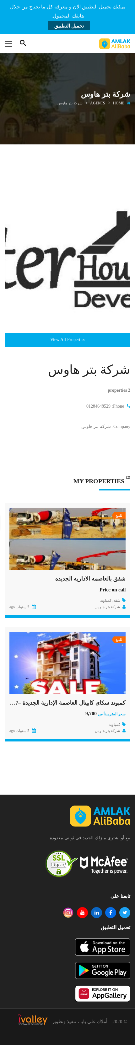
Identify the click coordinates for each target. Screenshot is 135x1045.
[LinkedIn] (96, 912)
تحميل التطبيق (69, 25)
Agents (97, 103)
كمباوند (105, 600)
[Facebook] (110, 912)
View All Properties (67, 339)
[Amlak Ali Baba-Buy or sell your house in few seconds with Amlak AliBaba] (114, 43)
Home (118, 103)
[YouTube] (82, 912)
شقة (116, 600)
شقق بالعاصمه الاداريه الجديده (90, 578)
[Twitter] (124, 912)
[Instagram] (68, 912)
